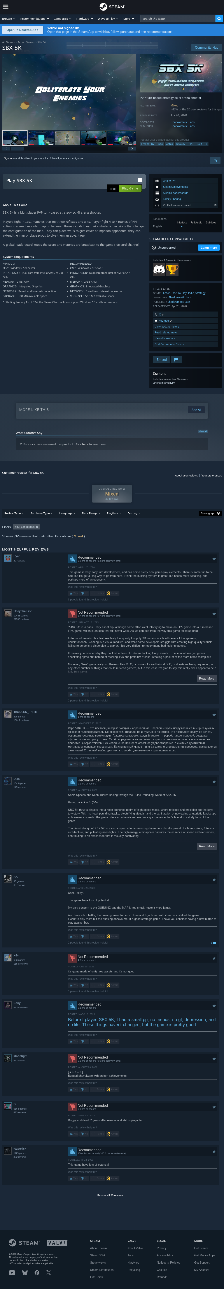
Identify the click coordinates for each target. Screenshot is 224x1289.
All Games (8, 42)
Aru (16, 876)
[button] (9, 19)
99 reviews (19, 1060)
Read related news (166, 332)
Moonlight (20, 1056)
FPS (191, 144)
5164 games (20, 1108)
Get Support (202, 1262)
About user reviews (186, 475)
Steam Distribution (102, 1269)
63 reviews (19, 885)
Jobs (131, 1255)
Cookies (162, 1269)
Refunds (162, 1277)
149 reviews (20, 787)
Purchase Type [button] (40, 513)
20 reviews (19, 560)
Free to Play (147, 144)
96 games (19, 881)
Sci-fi (199, 144)
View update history (167, 326)
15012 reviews (21, 720)
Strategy (180, 144)
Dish (17, 779)
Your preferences (211, 475)
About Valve (135, 1248)
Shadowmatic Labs (183, 122)
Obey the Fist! (23, 611)
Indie (160, 144)
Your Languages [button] (25, 526)
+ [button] (206, 144)
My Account (201, 1269)
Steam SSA (97, 1255)
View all (203, 431)
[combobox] (177, 18)
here (85, 444)
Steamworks (98, 1262)
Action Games (26, 42)
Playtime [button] (112, 513)
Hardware (133, 1262)
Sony (17, 1003)
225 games (19, 716)
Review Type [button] (12, 513)
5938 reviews (21, 1007)
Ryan (17, 556)
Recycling (134, 1269)
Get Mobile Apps (204, 1255)
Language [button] (65, 513)
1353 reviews (21, 963)
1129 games (20, 1153)
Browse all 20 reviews (110, 1195)
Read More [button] (207, 678)
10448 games (21, 615)
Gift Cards (96, 1277)
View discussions (165, 338)
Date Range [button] (89, 513)
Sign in (8, 158)
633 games (19, 960)
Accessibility (165, 1255)
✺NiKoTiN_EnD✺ (25, 712)
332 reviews (20, 1157)
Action (169, 144)
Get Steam (201, 1248)
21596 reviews (21, 619)
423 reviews (20, 1112)
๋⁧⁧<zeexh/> (20, 1148)
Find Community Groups (169, 344)
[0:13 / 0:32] (69, 92)
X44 (16, 955)
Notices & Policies (168, 1262)
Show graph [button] (208, 513)
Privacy (161, 1248)
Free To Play (179, 293)
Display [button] (132, 513)
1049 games (20, 783)
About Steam (98, 1248)
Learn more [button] (209, 247)
